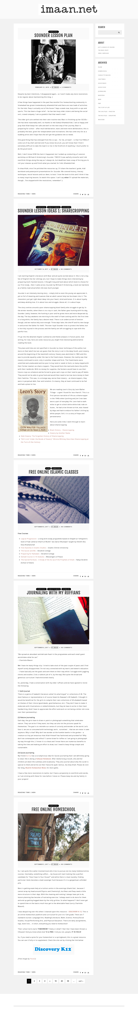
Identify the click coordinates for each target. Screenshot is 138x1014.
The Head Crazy (103, 50)
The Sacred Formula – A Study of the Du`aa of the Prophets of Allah (47, 560)
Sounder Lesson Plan (53, 35)
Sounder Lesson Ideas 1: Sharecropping (53, 210)
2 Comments (66, 87)
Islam (48, 468)
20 (62, 981)
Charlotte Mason (54, 207)
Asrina (28, 756)
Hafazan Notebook (43, 759)
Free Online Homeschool (53, 809)
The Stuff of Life (104, 107)
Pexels (32, 959)
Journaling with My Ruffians (53, 592)
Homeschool (53, 31)
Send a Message (103, 53)
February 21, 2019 (42, 87)
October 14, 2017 (41, 269)
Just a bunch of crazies (106, 47)
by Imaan (55, 87)
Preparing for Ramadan (30, 554)
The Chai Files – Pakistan (106, 111)
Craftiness (102, 79)
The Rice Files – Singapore (107, 115)
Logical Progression (29, 539)
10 (56, 981)
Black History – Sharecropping (62, 430)
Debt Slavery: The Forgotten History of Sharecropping (42, 436)
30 (68, 981)
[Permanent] (53, 83)
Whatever (101, 119)
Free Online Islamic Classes (53, 472)
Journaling (66, 589)
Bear (99, 99)
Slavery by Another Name (60, 433)
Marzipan (101, 95)
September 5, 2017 (41, 864)
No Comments (66, 269)
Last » (81, 981)
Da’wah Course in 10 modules (32, 557)
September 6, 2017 (41, 647)
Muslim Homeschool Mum (35, 768)
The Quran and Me (28, 551)
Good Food (102, 87)
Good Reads (66, 207)
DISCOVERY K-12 (75, 912)
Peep (99, 103)
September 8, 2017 (41, 527)
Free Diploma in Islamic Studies (33, 548)
